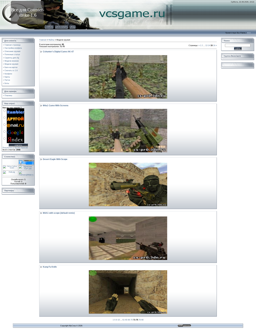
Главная (49, 26)
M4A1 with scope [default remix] (59, 213)
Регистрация (61, 26)
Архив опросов (21, 148)
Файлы (51, 40)
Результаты (8, 148)
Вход (73, 26)
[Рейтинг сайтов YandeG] (10, 166)
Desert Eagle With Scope (55, 159)
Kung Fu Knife (50, 267)
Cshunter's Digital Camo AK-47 (58, 51)
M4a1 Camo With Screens (55, 105)
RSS (249, 33)
